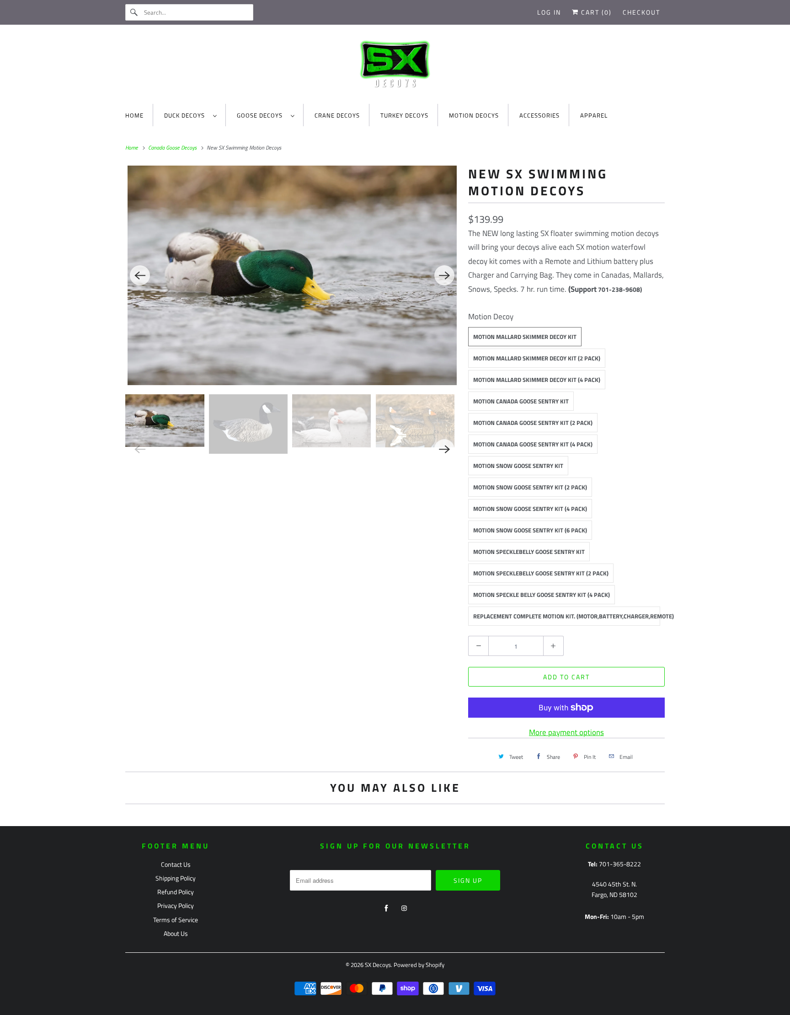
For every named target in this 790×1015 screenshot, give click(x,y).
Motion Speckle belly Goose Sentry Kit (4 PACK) (541, 594)
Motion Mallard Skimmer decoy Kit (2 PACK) (536, 358)
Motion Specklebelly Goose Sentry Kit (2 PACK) (541, 573)
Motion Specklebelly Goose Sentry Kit (529, 551)
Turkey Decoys (404, 115)
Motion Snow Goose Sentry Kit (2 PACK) (530, 487)
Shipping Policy (175, 878)
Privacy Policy (175, 905)
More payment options (566, 732)
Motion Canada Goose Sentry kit (521, 401)
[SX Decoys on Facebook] (386, 908)
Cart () (595, 12)
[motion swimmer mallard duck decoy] (292, 275)
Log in (549, 12)
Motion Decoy (490, 316)
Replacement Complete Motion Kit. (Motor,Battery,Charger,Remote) (566, 616)
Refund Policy (175, 892)
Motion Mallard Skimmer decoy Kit (524, 336)
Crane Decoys (337, 115)
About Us (176, 933)
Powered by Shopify (419, 964)
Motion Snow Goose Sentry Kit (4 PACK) (530, 508)
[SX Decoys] (395, 66)
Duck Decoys (186, 115)
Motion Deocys (474, 115)
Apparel (594, 115)
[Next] (444, 275)
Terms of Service (175, 919)
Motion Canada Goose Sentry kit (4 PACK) (532, 444)
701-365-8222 (620, 864)
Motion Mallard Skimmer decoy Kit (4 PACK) (536, 379)
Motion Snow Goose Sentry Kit (518, 465)
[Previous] (140, 275)
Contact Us (176, 864)
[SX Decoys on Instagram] (404, 908)
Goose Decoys (261, 115)
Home (134, 115)
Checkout (641, 12)
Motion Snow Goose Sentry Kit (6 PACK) (530, 530)
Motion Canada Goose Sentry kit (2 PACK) (532, 422)
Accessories (539, 115)
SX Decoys (378, 964)
